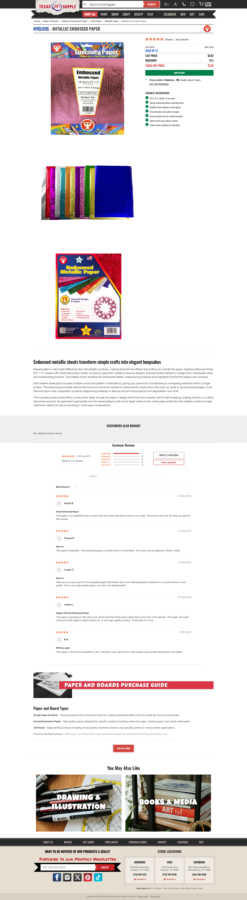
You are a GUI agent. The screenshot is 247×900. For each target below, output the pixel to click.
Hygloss (41, 28)
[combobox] (115, 4)
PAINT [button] (104, 14)
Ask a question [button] (168, 462)
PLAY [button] (150, 14)
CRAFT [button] (126, 14)
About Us (48, 842)
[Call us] (184, 4)
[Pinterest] (88, 880)
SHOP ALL (90, 14)
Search (151, 4)
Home (37, 21)
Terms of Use (155, 896)
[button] (155, 39)
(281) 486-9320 (199, 874)
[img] (62, 496)
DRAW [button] (115, 14)
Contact (162, 842)
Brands (68, 842)
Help (201, 842)
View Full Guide (123, 748)
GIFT (192, 14)
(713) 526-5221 (140, 874)
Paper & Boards (50, 21)
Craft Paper (96, 21)
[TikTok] (98, 880)
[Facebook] (57, 880)
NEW (183, 14)
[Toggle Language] (166, 4)
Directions (141, 879)
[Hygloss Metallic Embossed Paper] (87, 296)
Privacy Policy (142, 896)
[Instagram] (67, 880)
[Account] (175, 4)
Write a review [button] (168, 455)
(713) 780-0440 (169, 874)
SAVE (201, 14)
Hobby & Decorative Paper (74, 21)
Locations (182, 842)
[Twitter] (77, 880)
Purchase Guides (138, 842)
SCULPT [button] (138, 14)
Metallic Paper (112, 21)
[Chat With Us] (192, 4)
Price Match (111, 842)
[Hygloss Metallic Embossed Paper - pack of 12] (87, 88)
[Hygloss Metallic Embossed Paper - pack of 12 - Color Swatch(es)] (87, 192)
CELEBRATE (170, 14)
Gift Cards (88, 842)
